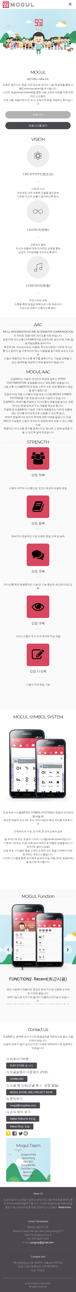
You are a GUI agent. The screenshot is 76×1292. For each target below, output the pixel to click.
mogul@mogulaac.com (23, 1105)
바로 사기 (38, 114)
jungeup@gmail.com (42, 1242)
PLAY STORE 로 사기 (21, 1065)
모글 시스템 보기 (38, 125)
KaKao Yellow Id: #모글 (22, 1118)
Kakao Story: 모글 (20, 1126)
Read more (65, 1207)
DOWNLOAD (17, 1079)
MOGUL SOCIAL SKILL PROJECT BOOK (31, 1092)
